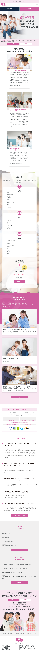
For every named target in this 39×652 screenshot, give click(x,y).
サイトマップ (34, 633)
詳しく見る (19, 281)
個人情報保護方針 (11, 633)
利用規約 (28, 633)
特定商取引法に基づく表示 (20, 633)
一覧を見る (19, 582)
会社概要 (4, 633)
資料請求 (25, 43)
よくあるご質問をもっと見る (19, 515)
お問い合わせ (13, 43)
